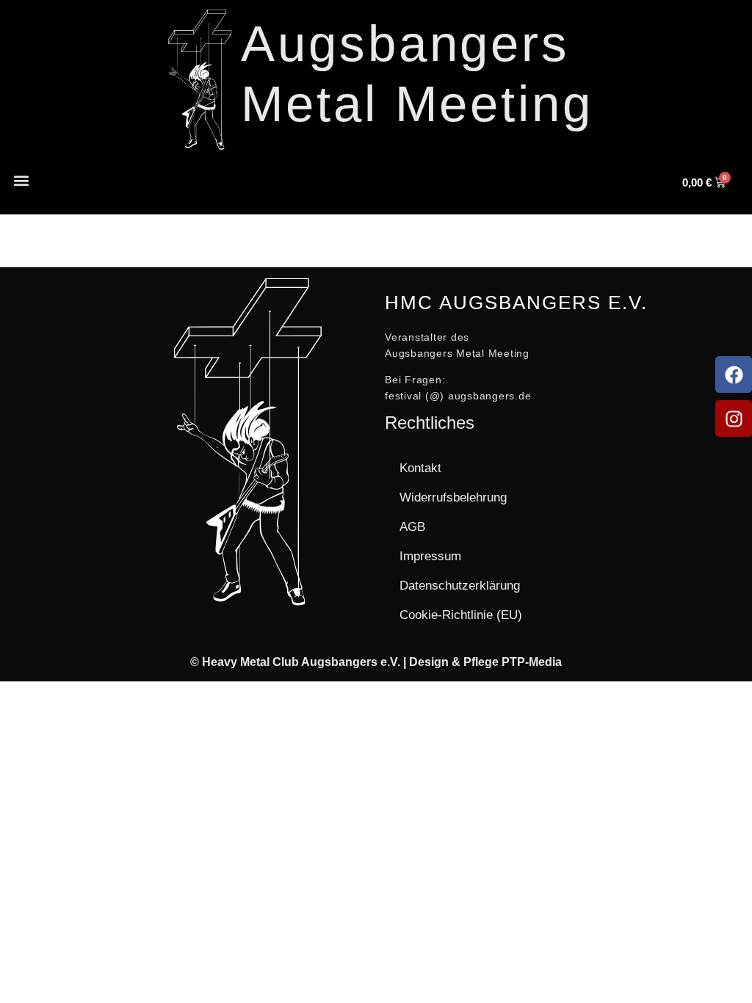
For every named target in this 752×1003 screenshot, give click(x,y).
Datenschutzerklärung (460, 586)
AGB (412, 527)
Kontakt (420, 468)
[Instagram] (733, 418)
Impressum (430, 556)
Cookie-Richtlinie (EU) (461, 615)
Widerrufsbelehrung (453, 497)
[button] (21, 180)
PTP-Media (532, 662)
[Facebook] (733, 374)
